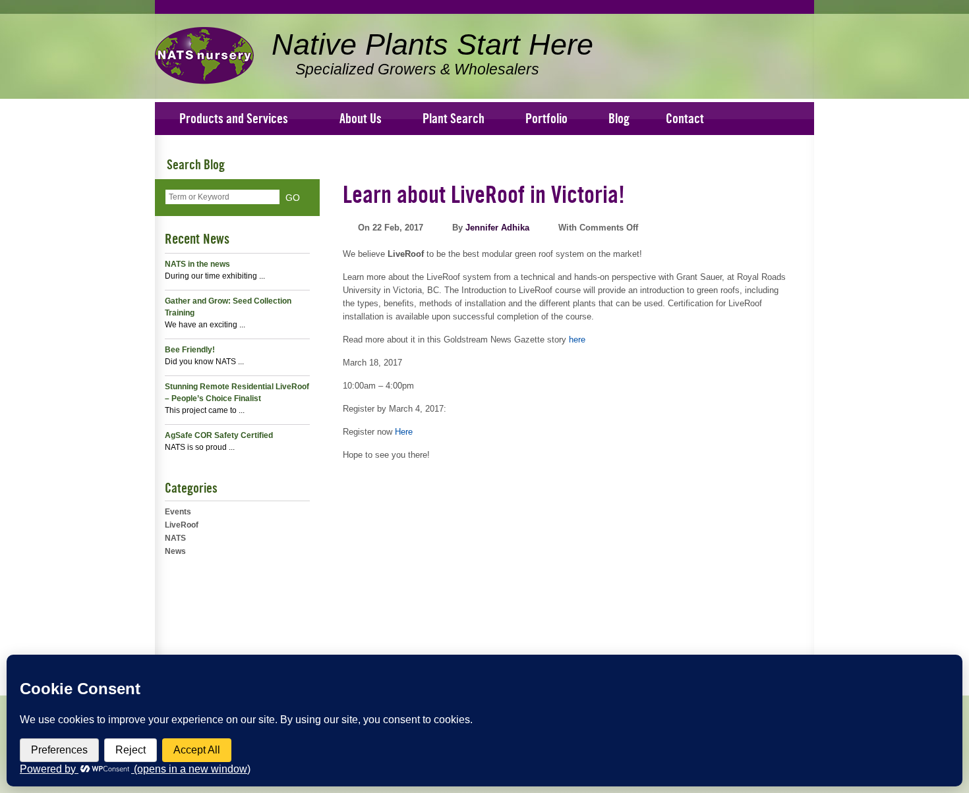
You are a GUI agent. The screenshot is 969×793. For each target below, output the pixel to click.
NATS (175, 538)
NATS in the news (197, 264)
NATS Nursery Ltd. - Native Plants (204, 56)
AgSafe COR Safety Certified (219, 435)
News (175, 551)
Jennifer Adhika (497, 227)
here (577, 339)
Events (178, 511)
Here (404, 432)
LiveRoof (181, 525)
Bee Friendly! (190, 349)
